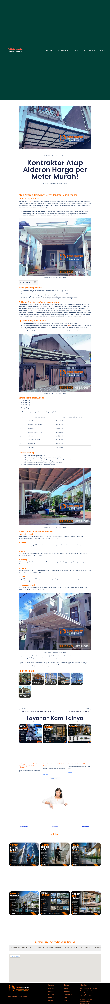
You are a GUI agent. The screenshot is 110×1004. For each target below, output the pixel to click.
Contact (92, 50)
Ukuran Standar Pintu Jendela (76, 764)
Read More (21, 776)
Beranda (49, 50)
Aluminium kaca (63, 50)
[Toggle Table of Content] (34, 282)
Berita (102, 50)
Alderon (31, 201)
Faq (83, 50)
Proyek (75, 50)
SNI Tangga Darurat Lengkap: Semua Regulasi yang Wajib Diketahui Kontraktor (29, 766)
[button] (55, 778)
